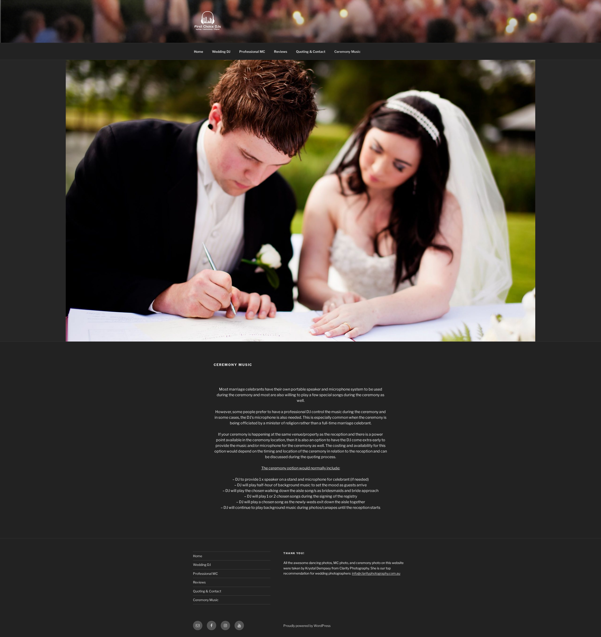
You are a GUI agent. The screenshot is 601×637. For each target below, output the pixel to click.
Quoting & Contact (310, 52)
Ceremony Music (347, 52)
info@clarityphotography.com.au (376, 573)
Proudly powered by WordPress (307, 626)
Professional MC (252, 52)
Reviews (280, 52)
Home (198, 52)
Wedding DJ (221, 52)
